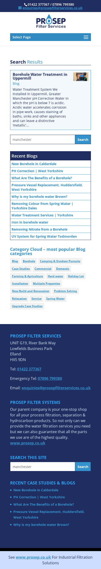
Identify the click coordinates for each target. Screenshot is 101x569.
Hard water (55, 276)
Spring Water (55, 299)
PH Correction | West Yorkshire (37, 171)
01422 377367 (29, 369)
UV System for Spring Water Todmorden (44, 236)
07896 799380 (50, 378)
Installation (20, 283)
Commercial (43, 269)
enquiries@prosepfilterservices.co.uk (56, 387)
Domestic (62, 269)
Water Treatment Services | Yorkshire (42, 215)
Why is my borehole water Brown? (39, 196)
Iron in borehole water (30, 222)
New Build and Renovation (30, 291)
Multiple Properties (46, 283)
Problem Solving (65, 291)
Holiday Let (76, 276)
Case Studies (21, 269)
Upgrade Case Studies (27, 306)
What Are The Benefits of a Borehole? (42, 178)
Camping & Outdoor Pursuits (60, 261)
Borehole (29, 261)
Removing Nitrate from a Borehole (39, 229)
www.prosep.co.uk (33, 557)
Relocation (19, 299)
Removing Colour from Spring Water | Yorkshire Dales (42, 205)
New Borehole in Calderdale (34, 164)
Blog (16, 83)
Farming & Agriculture (27, 276)
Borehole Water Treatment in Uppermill (40, 76)
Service (36, 299)
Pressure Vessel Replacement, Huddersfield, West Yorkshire (47, 187)
